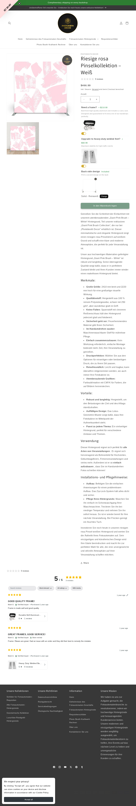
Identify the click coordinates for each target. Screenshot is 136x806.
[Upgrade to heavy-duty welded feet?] (83, 166)
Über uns (73, 727)
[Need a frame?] (83, 133)
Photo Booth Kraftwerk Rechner (79, 721)
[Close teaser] (19, 3)
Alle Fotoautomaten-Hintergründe (16, 706)
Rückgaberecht (45, 702)
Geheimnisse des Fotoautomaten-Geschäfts (81, 703)
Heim (71, 697)
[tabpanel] (68, 628)
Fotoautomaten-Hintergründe (82, 710)
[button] (9, 23)
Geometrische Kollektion (18, 713)
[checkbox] (77, 588)
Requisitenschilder (77, 714)
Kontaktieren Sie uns (78, 732)
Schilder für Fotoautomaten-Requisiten (19, 698)
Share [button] (86, 563)
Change (104, 196)
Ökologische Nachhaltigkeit (50, 711)
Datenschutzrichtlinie (47, 697)
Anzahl (83, 94)
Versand (95, 89)
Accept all (29, 799)
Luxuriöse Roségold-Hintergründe (16, 719)
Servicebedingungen (47, 706)
